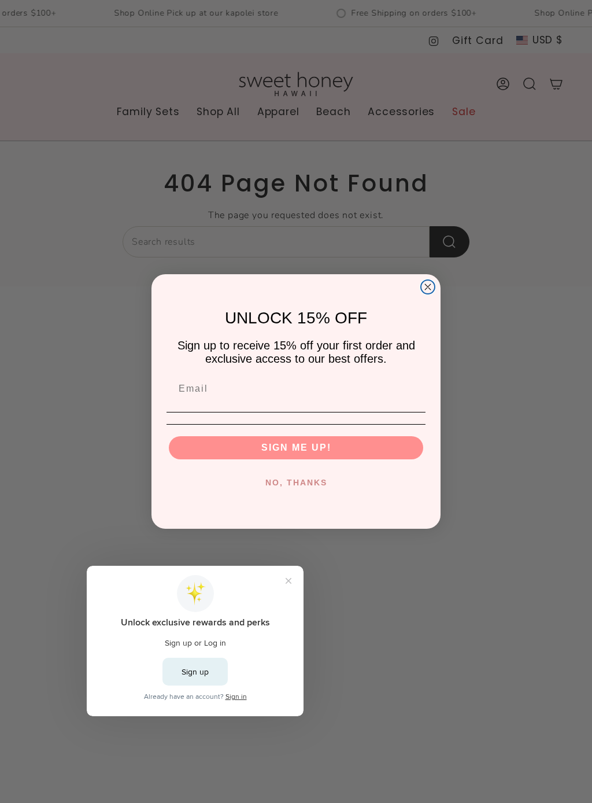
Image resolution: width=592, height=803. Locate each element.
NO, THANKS (296, 482)
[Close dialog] (428, 287)
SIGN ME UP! (296, 447)
